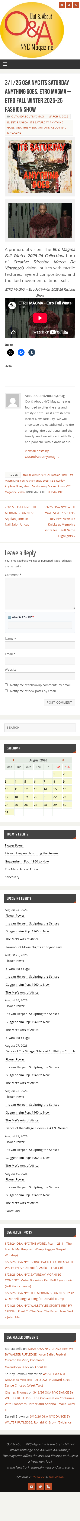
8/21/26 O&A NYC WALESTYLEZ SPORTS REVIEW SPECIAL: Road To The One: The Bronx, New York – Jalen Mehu (39, 1311)
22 (57, 797)
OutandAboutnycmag (27, 116)
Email (10, 654)
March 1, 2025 (58, 116)
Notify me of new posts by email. (33, 691)
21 (48, 797)
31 (9, 812)
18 (19, 797)
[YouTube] (62, 5)
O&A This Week (26, 127)
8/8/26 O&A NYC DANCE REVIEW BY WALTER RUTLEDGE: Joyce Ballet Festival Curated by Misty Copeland (39, 1354)
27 (38, 805)
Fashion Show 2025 (37, 480)
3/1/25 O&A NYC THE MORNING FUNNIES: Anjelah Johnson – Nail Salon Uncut (21, 515)
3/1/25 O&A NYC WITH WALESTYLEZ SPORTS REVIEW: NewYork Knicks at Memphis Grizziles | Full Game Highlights (59, 521)
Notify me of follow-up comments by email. (40, 685)
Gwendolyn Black (17, 1367)
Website (10, 669)
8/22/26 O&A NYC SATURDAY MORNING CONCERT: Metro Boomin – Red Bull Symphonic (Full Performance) (39, 1280)
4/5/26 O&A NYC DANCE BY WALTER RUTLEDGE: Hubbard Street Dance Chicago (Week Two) (38, 1379)
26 (28, 805)
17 (9, 797)
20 (38, 797)
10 (9, 789)
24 (9, 805)
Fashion (23, 122)
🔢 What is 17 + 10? (21, 617)
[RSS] (76, 5)
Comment (13, 575)
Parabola (38, 1477)
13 (38, 789)
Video (21, 492)
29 (57, 805)
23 (67, 797)
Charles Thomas (16, 1392)
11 (19, 789)
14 (48, 789)
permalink (55, 492)
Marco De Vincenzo (35, 486)
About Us (41, 1367)
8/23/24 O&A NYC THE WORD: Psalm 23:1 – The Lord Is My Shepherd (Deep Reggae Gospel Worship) (38, 1249)
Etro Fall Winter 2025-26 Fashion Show (44, 475)
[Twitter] (69, 5)
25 (19, 805)
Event (11, 122)
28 (48, 805)
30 (67, 805)
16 (67, 789)
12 (28, 789)
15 (57, 789)
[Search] (70, 729)
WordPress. (56, 1477)
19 (28, 797)
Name (10, 638)
